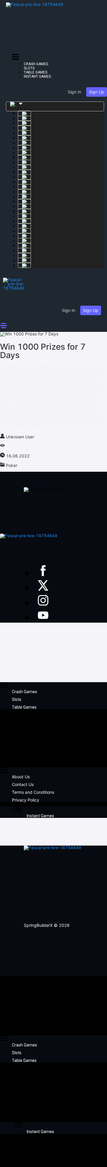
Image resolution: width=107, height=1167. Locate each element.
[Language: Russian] (24, 128)
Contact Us (23, 784)
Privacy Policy (25, 799)
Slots (29, 68)
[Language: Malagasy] (24, 211)
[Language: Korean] (24, 172)
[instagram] (43, 602)
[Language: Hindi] (24, 206)
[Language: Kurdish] (24, 226)
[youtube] (43, 617)
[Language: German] (24, 137)
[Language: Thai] (24, 250)
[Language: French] (24, 143)
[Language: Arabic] (24, 152)
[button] (15, 58)
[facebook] (43, 573)
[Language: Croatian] (24, 265)
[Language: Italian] (24, 201)
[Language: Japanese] (24, 182)
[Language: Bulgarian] (24, 118)
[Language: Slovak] (24, 255)
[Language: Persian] (24, 235)
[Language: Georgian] (24, 216)
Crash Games (36, 64)
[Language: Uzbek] (24, 221)
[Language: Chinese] (24, 167)
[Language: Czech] (24, 191)
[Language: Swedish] (24, 113)
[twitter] (43, 587)
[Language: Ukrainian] (24, 177)
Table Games (35, 72)
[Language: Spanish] (24, 123)
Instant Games (37, 76)
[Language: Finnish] (24, 260)
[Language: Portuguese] (24, 162)
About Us (21, 776)
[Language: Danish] (24, 240)
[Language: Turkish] (24, 157)
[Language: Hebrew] (24, 196)
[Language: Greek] (24, 133)
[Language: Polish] (24, 187)
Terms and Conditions (33, 792)
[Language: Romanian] (24, 231)
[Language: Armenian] (24, 147)
